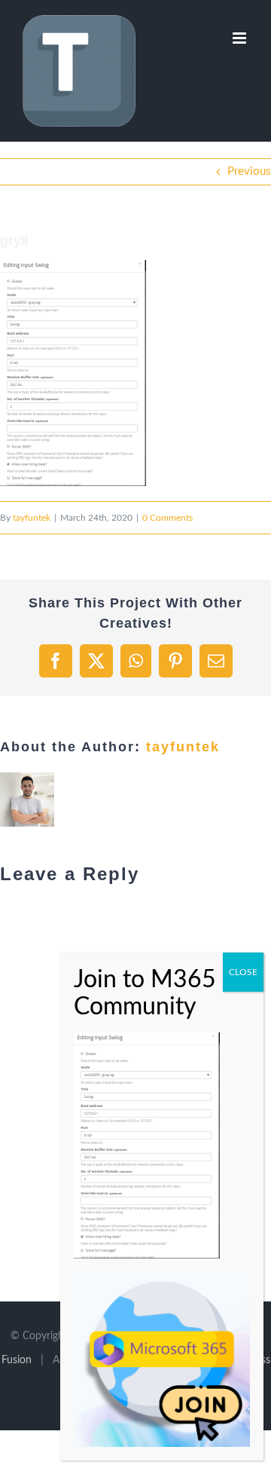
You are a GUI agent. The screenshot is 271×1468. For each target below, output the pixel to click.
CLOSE (243, 972)
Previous (249, 171)
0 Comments (167, 517)
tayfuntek (31, 517)
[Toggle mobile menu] (240, 38)
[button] (73, 373)
